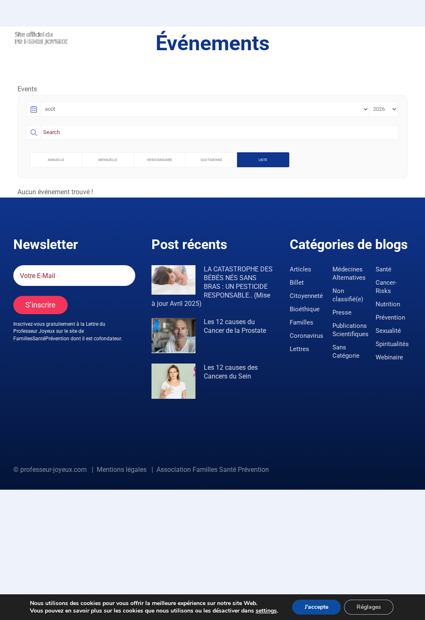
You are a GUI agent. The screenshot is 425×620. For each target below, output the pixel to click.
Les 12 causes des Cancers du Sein (231, 372)
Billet (297, 282)
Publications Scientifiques (350, 330)
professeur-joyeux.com (53, 470)
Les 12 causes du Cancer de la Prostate (235, 326)
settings (266, 611)
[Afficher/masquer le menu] (406, 37)
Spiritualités (392, 344)
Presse (342, 312)
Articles (300, 269)
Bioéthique (305, 309)
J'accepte (316, 607)
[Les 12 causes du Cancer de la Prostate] (173, 335)
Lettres (299, 349)
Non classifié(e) (347, 295)
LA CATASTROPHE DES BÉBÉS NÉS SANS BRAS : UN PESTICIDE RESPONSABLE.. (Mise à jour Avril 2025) (212, 286)
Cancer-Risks (386, 287)
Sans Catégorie (345, 351)
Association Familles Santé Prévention (212, 470)
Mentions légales (122, 470)
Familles (301, 322)
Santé (383, 269)
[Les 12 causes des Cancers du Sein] (173, 381)
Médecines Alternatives (349, 273)
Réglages (369, 607)
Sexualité (388, 330)
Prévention (390, 317)
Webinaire (389, 357)
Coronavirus (306, 335)
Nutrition (388, 304)
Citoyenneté (306, 296)
